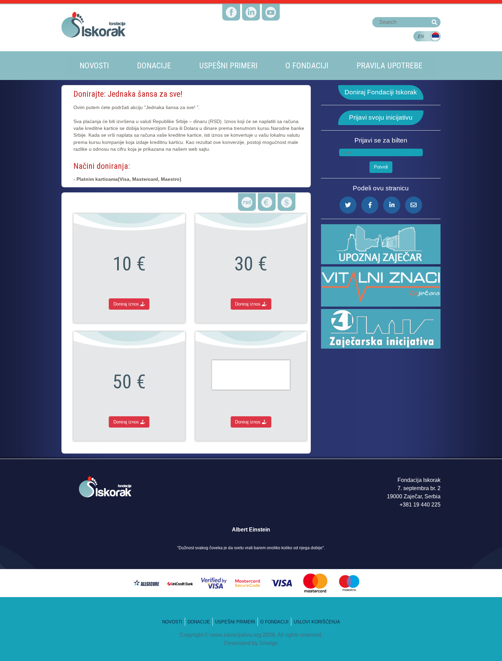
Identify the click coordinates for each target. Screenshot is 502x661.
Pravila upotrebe (389, 65)
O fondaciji (307, 65)
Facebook (231, 1)
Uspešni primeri (228, 65)
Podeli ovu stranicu (381, 188)
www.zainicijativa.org (235, 635)
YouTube (271, 1)
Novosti (94, 65)
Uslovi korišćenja (317, 621)
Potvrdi (381, 167)
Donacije (154, 65)
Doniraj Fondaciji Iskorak (381, 92)
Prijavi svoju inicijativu (381, 117)
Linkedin (251, 1)
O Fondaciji (274, 621)
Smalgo (268, 643)
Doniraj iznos (126, 304)
